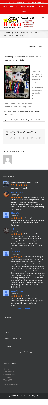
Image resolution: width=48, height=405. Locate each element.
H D (12, 229)
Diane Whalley (16, 213)
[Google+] (27, 352)
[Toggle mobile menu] (43, 17)
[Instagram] (24, 352)
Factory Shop (25, 120)
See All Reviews (24, 308)
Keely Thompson (18, 192)
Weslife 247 (15, 252)
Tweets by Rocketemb (12, 338)
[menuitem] (4, 6)
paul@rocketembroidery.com (35, 2)
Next (41, 46)
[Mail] (31, 352)
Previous (33, 46)
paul (6, 120)
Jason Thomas (17, 291)
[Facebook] (17, 352)
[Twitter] (20, 352)
